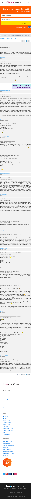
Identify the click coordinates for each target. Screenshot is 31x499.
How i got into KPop (5, 141)
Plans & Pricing (6, 424)
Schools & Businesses (8, 430)
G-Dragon (3, 47)
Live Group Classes (7, 403)
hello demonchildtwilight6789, (7, 155)
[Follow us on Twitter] (4, 474)
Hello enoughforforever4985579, (8, 124)
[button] (28, 2)
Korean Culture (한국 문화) (13, 35)
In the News (5, 426)
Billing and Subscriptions (8, 445)
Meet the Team (6, 420)
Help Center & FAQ (7, 441)
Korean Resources (7, 405)
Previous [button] (21, 41)
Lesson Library (6, 395)
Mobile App (5, 409)
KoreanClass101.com (19, 490)
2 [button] (24, 374)
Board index (4, 35)
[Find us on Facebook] (9, 474)
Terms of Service (19, 496)
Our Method (5, 416)
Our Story (5, 418)
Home (4, 393)
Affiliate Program (6, 434)
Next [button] (29, 41)
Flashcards (5, 397)
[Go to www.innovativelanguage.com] (15, 486)
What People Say (7, 422)
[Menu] (2, 2)
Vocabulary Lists (6, 399)
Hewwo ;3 (2, 178)
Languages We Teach (8, 428)
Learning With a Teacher (8, 453)
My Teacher (5, 407)
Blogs (4, 432)
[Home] (14, 3)
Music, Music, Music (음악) (24, 35)
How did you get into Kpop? (9, 38)
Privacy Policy (12, 492)
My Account (5, 447)
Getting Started (6, 443)
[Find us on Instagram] (15, 474)
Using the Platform (7, 449)
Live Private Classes (7, 401)
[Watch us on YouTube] (6, 474)
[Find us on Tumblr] (12, 474)
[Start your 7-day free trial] (7, 462)
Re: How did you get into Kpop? (8, 221)
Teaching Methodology (8, 451)
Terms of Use (19, 492)
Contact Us (5, 455)
